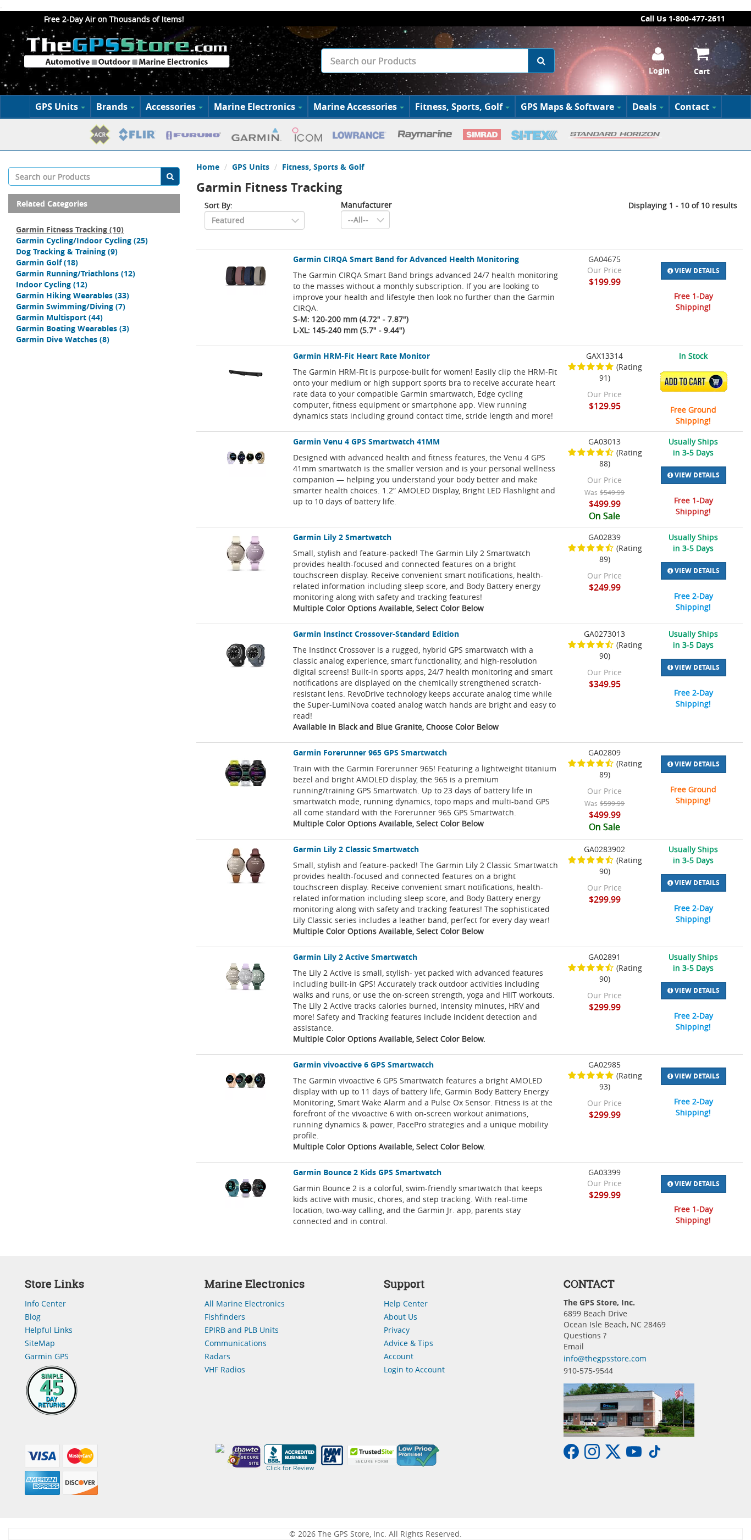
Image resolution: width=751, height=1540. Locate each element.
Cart (702, 71)
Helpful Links (49, 1330)
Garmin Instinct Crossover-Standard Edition (376, 634)
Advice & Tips (408, 1343)
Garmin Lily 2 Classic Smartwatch (356, 849)
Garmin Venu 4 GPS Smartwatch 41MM (366, 441)
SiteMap (40, 1343)
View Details (696, 270)
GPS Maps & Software (567, 107)
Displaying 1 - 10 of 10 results (682, 205)
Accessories (171, 107)
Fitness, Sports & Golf (323, 167)
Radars (217, 1356)
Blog (33, 1316)
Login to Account (414, 1369)
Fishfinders (225, 1316)
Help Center (406, 1303)
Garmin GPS (47, 1356)
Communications (236, 1343)
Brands (112, 107)
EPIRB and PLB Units (242, 1330)
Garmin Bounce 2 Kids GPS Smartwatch (367, 1172)
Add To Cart (696, 381)
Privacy (397, 1330)
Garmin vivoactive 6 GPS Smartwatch (363, 1064)
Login (659, 70)
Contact (692, 107)
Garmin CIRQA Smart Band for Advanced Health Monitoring (406, 259)
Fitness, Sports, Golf (458, 107)
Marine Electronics (254, 107)
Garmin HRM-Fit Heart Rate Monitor (361, 356)
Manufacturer (366, 204)
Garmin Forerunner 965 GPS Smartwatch (370, 752)
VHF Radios (225, 1369)
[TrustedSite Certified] (371, 1455)
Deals (644, 107)
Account (398, 1356)
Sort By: (219, 205)
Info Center (45, 1303)
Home (207, 167)
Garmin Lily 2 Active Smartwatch (355, 957)
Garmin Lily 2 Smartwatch (342, 537)
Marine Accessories (355, 107)
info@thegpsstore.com (605, 1358)
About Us (400, 1316)
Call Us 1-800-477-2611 (682, 18)
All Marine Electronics (245, 1303)
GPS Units (56, 107)
